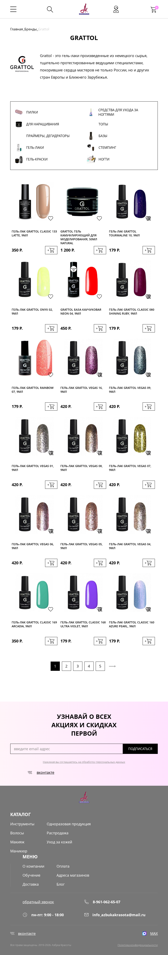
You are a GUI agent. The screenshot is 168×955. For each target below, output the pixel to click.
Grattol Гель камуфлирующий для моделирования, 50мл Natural (78, 237)
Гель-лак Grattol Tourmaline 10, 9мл (124, 233)
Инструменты (22, 823)
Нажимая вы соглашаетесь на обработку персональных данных (84, 762)
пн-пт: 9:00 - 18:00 (47, 914)
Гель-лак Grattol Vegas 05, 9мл (81, 546)
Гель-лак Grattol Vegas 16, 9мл (81, 390)
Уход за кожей (59, 841)
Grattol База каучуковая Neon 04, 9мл (80, 311)
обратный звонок (38, 901)
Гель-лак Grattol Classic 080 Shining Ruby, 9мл (131, 311)
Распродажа (57, 832)
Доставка (31, 884)
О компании (33, 866)
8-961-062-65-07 (106, 901)
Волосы (17, 832)
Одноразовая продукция (69, 823)
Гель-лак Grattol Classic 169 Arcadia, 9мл (34, 624)
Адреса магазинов (73, 875)
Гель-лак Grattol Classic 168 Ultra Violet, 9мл (83, 624)
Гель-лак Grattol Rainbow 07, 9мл (32, 390)
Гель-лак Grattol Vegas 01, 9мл (33, 468)
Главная (16, 29)
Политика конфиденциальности (138, 945)
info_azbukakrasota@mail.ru (118, 914)
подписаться (140, 749)
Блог (61, 884)
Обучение (31, 875)
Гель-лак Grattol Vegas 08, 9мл (81, 468)
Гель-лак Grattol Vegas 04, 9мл (130, 546)
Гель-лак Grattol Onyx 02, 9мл (32, 311)
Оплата (63, 866)
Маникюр (18, 851)
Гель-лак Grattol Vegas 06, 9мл (33, 546)
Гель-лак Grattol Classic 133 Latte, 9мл (34, 233)
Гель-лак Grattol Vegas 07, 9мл (130, 468)
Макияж (17, 841)
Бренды (30, 29)
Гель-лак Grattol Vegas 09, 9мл (130, 390)
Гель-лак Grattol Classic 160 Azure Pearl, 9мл (131, 624)
